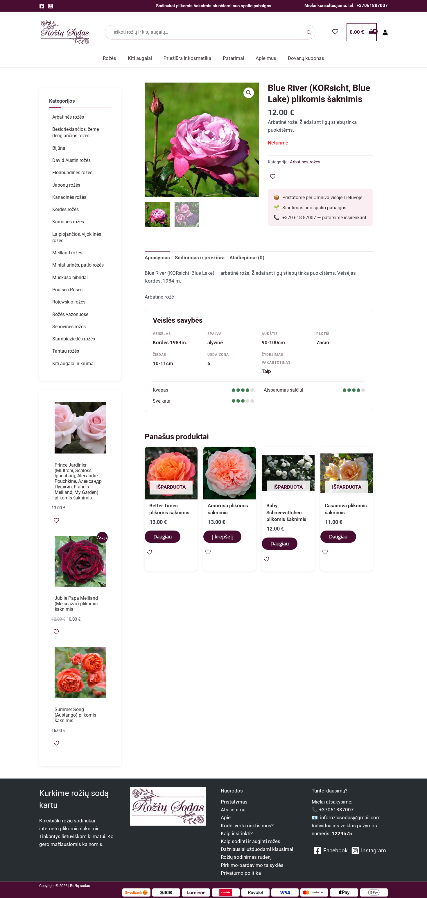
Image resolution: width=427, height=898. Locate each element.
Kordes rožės (65, 209)
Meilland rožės (67, 253)
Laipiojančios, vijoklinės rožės (76, 237)
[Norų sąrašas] (335, 31)
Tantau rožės (65, 351)
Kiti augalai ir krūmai (73, 363)
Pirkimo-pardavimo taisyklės (252, 865)
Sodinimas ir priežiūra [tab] (200, 257)
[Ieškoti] (309, 32)
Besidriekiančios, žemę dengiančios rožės (75, 132)
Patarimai (233, 58)
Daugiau (162, 536)
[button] (248, 93)
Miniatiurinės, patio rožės (78, 265)
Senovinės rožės (69, 326)
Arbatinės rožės (68, 117)
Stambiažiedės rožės (73, 339)
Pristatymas (234, 802)
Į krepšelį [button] (222, 536)
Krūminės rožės (68, 221)
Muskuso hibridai (70, 277)
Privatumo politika (241, 873)
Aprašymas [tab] (157, 257)
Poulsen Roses (67, 289)
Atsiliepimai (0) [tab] (246, 257)
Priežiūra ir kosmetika (187, 58)
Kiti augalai (140, 58)
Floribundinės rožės (72, 172)
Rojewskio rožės (68, 302)
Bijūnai (59, 148)
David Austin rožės (71, 160)
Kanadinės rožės (69, 197)
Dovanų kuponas (306, 58)
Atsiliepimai (234, 810)
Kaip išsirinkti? (237, 833)
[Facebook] (41, 6)
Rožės (109, 58)
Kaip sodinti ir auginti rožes (250, 841)
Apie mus (266, 58)
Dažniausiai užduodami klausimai (257, 849)
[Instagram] (50, 6)
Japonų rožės (66, 185)
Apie (226, 817)
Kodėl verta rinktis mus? (247, 826)
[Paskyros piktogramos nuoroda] (385, 32)
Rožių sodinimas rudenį (246, 857)
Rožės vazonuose (70, 314)
